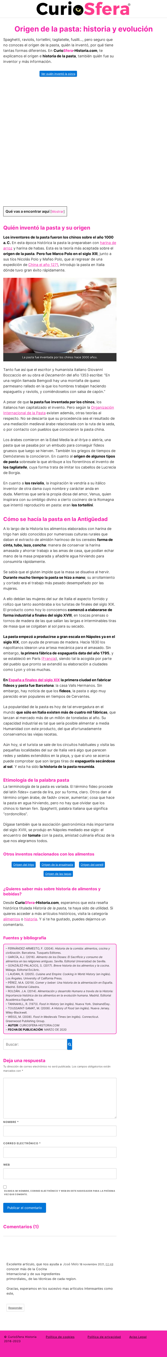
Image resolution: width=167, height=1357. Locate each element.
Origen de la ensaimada (57, 864)
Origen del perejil (92, 864)
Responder (15, 1307)
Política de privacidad (104, 1336)
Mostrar (58, 211)
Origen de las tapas (58, 873)
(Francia (48, 658)
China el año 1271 (43, 265)
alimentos (11, 919)
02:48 (109, 1264)
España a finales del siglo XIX (34, 680)
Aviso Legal (138, 1336)
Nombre (11, 1122)
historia (30, 919)
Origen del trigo (23, 864)
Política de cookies (60, 1336)
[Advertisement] (59, 144)
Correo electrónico (22, 1143)
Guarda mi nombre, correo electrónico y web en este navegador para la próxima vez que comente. (59, 1193)
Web (6, 1164)
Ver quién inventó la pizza (58, 73)
